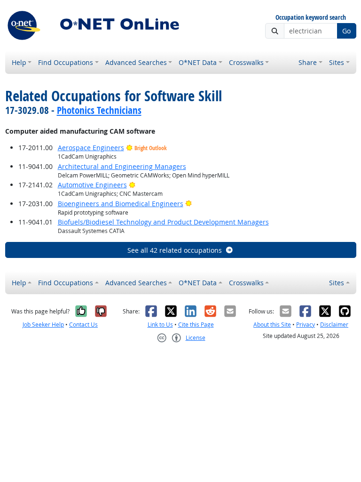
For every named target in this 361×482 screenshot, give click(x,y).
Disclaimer (334, 325)
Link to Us (160, 325)
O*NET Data (198, 62)
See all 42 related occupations (174, 250)
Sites (336, 62)
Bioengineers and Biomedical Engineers (120, 203)
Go (346, 30)
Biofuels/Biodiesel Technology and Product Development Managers (163, 221)
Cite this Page (196, 325)
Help (19, 62)
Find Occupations (65, 62)
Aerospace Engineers (91, 147)
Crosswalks (246, 62)
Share (307, 62)
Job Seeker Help (43, 325)
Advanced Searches (136, 62)
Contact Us (83, 325)
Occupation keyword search (310, 18)
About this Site (272, 325)
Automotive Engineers (92, 184)
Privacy (305, 325)
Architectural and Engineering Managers (122, 166)
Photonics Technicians (99, 110)
